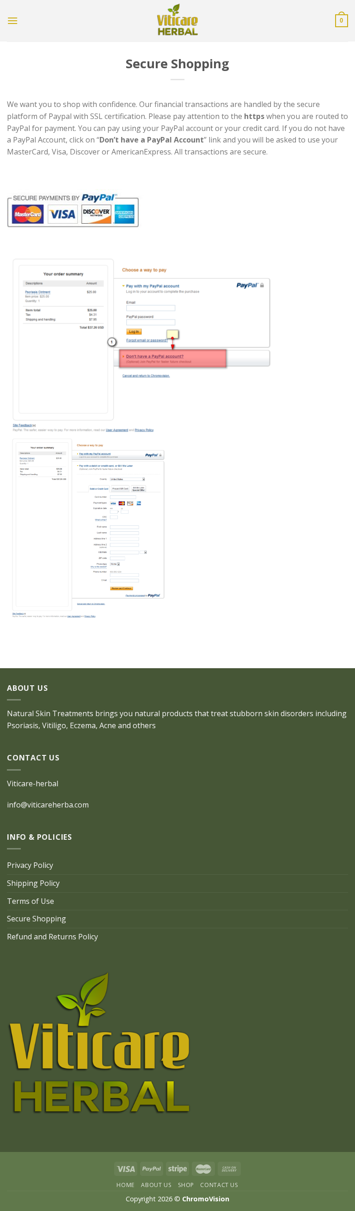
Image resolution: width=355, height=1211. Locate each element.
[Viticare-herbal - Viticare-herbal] (177, 21)
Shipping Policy (33, 883)
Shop (186, 1185)
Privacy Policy (30, 865)
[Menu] (12, 20)
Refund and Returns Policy (52, 937)
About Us (156, 1185)
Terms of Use (30, 901)
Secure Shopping (36, 919)
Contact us (219, 1185)
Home (125, 1185)
